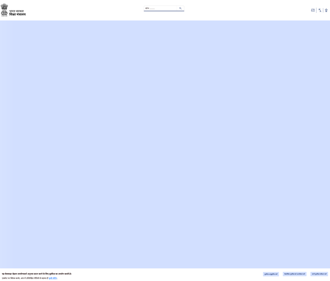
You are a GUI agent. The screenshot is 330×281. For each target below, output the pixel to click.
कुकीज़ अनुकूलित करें (271, 274)
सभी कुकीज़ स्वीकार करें (319, 274)
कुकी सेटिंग (53, 278)
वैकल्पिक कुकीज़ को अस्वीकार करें (294, 274)
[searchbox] (160, 8)
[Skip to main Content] (313, 10)
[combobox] (320, 10)
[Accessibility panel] (326, 10)
